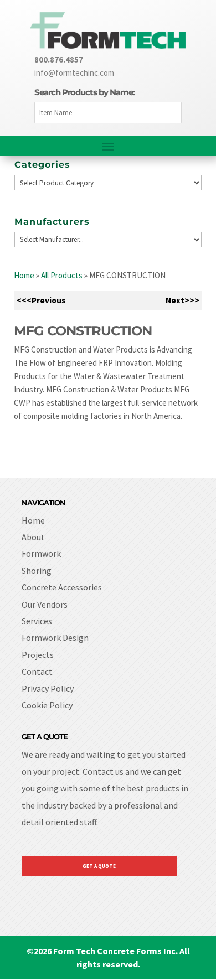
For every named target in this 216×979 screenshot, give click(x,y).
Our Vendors (45, 604)
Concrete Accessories (62, 587)
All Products (62, 275)
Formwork (41, 553)
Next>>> (182, 300)
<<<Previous (41, 300)
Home (24, 275)
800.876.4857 (58, 59)
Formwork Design (55, 637)
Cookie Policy (47, 705)
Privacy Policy (48, 688)
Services (37, 620)
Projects (38, 654)
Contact (37, 671)
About (33, 536)
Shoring (37, 570)
